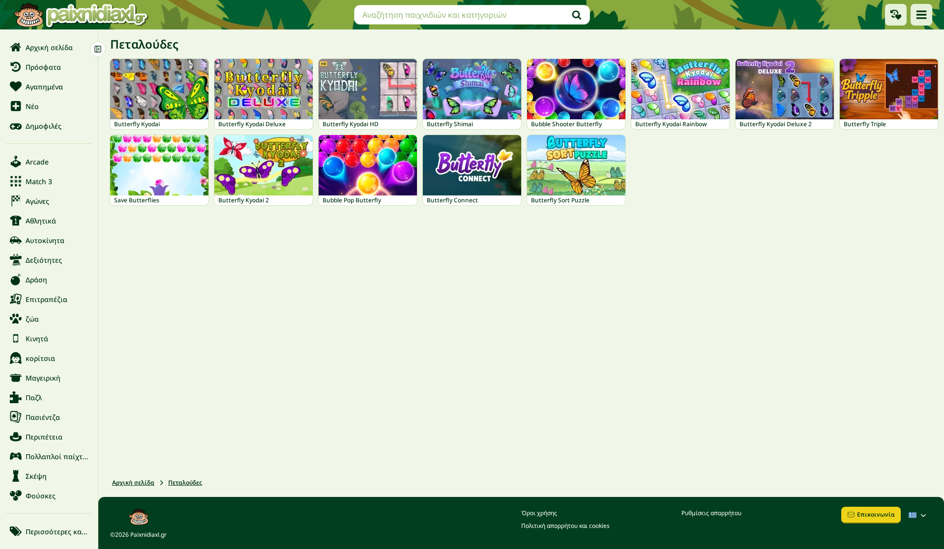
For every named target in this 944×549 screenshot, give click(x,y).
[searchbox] (472, 15)
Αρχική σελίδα (133, 482)
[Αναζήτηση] (577, 15)
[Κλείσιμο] (98, 49)
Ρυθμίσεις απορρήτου (711, 513)
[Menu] (921, 15)
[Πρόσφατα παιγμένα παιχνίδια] (896, 15)
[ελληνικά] (918, 515)
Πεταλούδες (185, 482)
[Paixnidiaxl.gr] (81, 14)
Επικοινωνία (876, 514)
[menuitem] (49, 47)
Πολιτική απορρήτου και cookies (565, 526)
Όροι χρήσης (539, 513)
